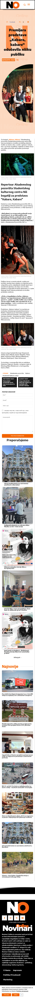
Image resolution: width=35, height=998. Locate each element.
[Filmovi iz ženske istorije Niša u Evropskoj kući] (17, 547)
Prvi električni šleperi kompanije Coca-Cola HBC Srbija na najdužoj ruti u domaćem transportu (17, 694)
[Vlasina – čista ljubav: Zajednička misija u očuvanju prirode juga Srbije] (17, 863)
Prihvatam (6, 995)
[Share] (16, 917)
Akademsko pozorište (17, 373)
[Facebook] (4, 917)
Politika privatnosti (22, 991)
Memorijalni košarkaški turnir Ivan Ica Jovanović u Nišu (9, 383)
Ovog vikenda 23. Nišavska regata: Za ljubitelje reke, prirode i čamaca (25, 383)
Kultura (5, 843)
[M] (12, 4)
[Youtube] (22, 917)
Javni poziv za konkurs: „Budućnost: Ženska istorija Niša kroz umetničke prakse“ (16, 652)
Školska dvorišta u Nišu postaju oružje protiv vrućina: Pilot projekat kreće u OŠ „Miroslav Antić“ (17, 725)
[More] (28, 22)
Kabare (27, 373)
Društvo (5, 691)
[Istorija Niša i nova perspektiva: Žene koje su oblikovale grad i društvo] (17, 589)
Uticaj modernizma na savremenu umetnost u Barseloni (16, 484)
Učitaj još (17, 657)
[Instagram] (10, 917)
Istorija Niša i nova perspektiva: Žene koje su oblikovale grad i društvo (17, 609)
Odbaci (16, 995)
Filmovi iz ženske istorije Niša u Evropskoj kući (15, 567)
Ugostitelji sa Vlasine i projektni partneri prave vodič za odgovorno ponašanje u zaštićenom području (17, 756)
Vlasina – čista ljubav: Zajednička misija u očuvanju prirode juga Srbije (15, 876)
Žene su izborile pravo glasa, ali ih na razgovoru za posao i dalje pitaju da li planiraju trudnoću (17, 816)
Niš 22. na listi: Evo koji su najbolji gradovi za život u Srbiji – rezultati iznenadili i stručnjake (17, 786)
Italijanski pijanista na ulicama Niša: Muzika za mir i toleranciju (16, 525)
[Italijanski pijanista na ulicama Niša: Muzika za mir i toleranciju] (17, 505)
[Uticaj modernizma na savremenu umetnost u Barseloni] (17, 463)
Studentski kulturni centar (11, 375)
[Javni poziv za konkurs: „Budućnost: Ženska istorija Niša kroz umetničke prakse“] (17, 630)
